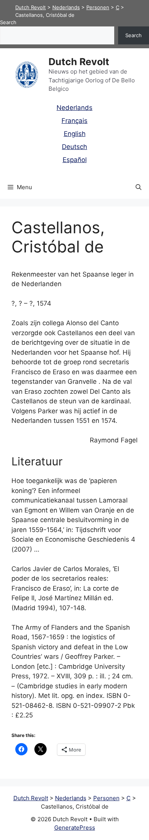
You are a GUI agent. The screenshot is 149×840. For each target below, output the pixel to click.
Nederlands (74, 107)
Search (8, 22)
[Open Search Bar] (138, 187)
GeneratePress (74, 827)
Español (75, 160)
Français (74, 120)
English (75, 134)
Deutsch (74, 147)
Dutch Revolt (79, 61)
